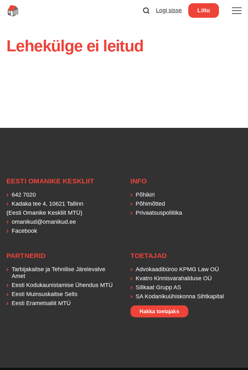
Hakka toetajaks (159, 311)
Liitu (203, 10)
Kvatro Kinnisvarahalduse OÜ (174, 278)
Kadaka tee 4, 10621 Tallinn (47, 203)
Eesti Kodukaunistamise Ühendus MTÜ (62, 285)
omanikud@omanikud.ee (44, 222)
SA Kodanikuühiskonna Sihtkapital (180, 296)
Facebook (24, 231)
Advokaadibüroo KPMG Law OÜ (177, 269)
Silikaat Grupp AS (158, 287)
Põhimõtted (150, 203)
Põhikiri (145, 194)
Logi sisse (169, 10)
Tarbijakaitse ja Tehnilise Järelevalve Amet (58, 272)
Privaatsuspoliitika (159, 213)
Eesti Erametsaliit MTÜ (41, 303)
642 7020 (24, 194)
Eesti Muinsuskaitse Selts (45, 294)
